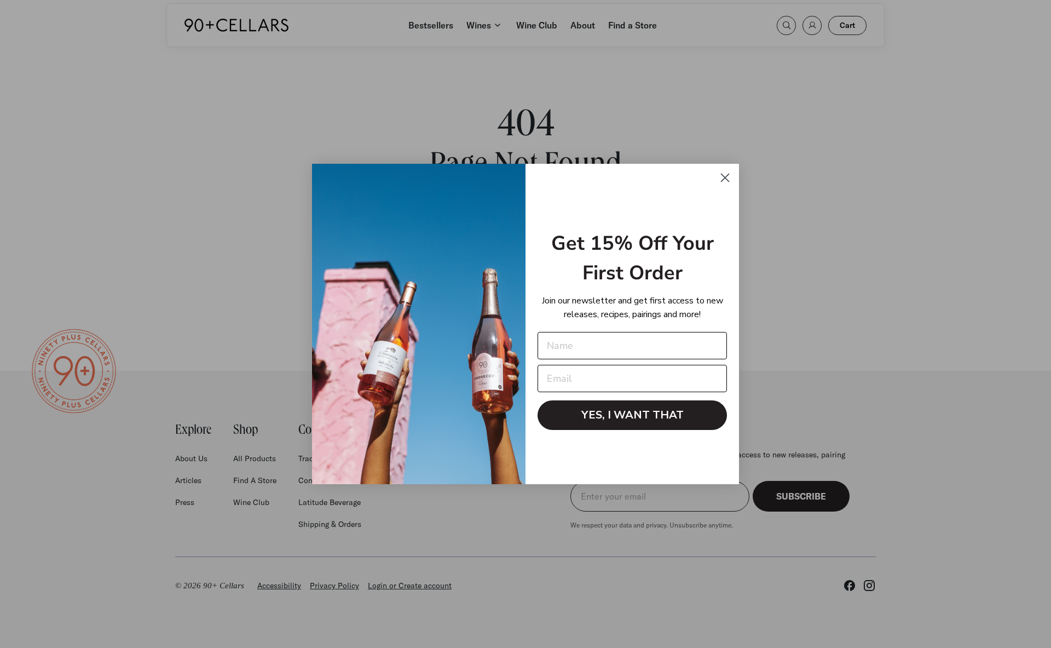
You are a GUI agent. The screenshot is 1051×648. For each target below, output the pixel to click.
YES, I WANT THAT (632, 415)
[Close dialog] (725, 177)
